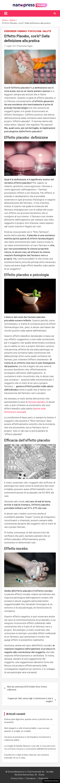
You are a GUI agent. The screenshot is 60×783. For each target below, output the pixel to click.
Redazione (43, 778)
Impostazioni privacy (51, 781)
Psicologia (34, 31)
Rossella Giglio (25, 46)
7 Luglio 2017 (10, 46)
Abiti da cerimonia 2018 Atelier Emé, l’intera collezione (27, 688)
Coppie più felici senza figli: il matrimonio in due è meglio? (30, 700)
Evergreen (10, 31)
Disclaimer (31, 778)
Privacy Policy (17, 778)
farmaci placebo (36, 402)
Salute (46, 31)
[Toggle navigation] (5, 13)
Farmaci (22, 31)
